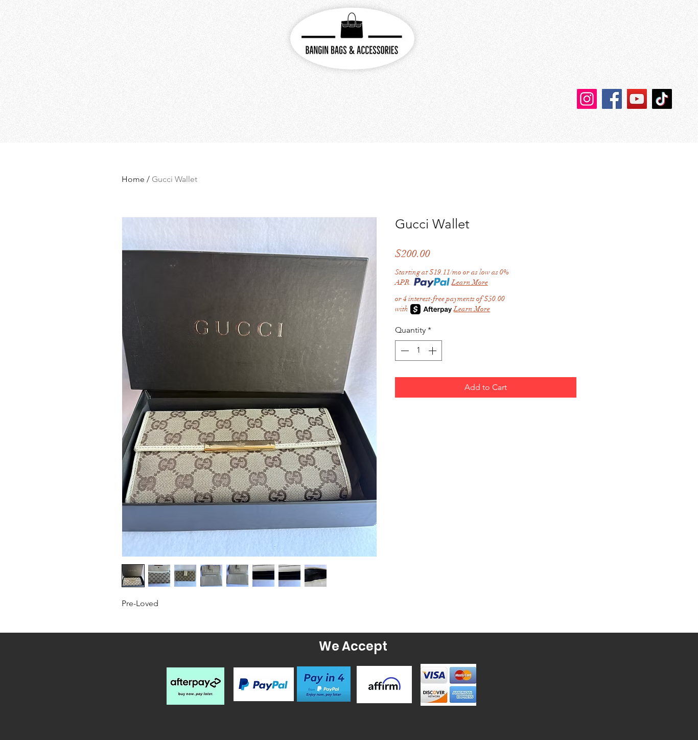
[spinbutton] (418, 350)
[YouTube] (637, 99)
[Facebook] (612, 99)
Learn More (470, 282)
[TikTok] (662, 99)
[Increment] (433, 350)
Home (133, 179)
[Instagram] (587, 99)
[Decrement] (404, 350)
